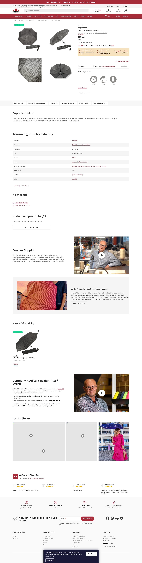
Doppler (80, 25)
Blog (44, 544)
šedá (73, 157)
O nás (118, 6)
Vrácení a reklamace (79, 536)
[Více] (107, 16)
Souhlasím (91, 554)
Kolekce (75, 544)
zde (53, 556)
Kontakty (125, 6)
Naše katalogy (110, 6)
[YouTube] (121, 518)
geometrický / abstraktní (79, 162)
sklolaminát (88, 166)
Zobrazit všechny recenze (36, 478)
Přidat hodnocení (31, 227)
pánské (74, 179)
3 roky (100, 66)
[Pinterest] (117, 518)
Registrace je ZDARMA (121, 52)
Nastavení (50, 560)
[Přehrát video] (101, 255)
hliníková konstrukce (99, 166)
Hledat (26, 10)
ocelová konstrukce (78, 166)
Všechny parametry (21, 186)
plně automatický (77, 175)
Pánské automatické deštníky (81, 145)
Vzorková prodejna (48, 538)
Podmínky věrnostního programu (83, 540)
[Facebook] (107, 518)
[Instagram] (112, 518)
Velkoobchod (47, 536)
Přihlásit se (87, 518)
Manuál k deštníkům (21, 203)
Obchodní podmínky (79, 538)
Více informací (82, 88)
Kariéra (45, 542)
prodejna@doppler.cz (110, 546)
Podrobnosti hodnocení (101, 33)
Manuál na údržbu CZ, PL (23, 205)
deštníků (61, 389)
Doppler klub (76, 542)
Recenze (15, 538)
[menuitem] (18, 16)
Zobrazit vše (78, 303)
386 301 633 (108, 543)
